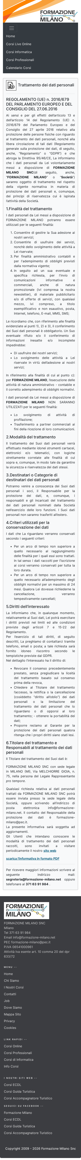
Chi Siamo (11, 981)
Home (10, 36)
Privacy (9, 1021)
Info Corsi (11, 1066)
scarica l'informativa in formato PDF (32, 858)
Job (7, 1001)
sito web (49, 851)
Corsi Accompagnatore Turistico (28, 1098)
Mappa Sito (12, 1014)
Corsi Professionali (20, 60)
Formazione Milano (18, 1113)
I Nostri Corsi (14, 987)
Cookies (10, 1028)
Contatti (10, 994)
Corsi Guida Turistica (19, 1091)
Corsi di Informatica (18, 1060)
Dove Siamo (13, 1007)
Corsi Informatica (19, 52)
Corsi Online (13, 1046)
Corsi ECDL (12, 1085)
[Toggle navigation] (11, 28)
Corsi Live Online (18, 44)
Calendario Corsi (18, 68)
